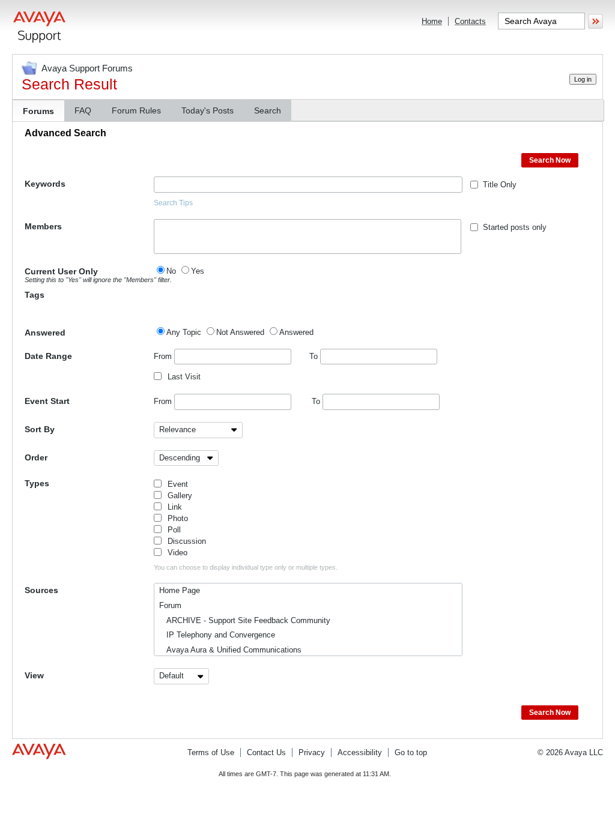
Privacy (311, 752)
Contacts (470, 21)
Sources (41, 590)
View (34, 675)
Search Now (550, 160)
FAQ (82, 110)
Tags (34, 295)
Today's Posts (207, 110)
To (314, 356)
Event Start (47, 401)
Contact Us (266, 752)
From (164, 356)
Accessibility (360, 752)
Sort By (40, 429)
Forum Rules (136, 110)
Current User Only (89, 275)
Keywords (45, 183)
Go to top (411, 752)
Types (37, 483)
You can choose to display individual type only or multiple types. (246, 567)
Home (432, 21)
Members (43, 226)
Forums (38, 111)
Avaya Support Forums (87, 68)
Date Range (48, 356)
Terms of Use (210, 752)
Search (267, 110)
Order (36, 457)
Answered (45, 332)
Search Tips (173, 203)
